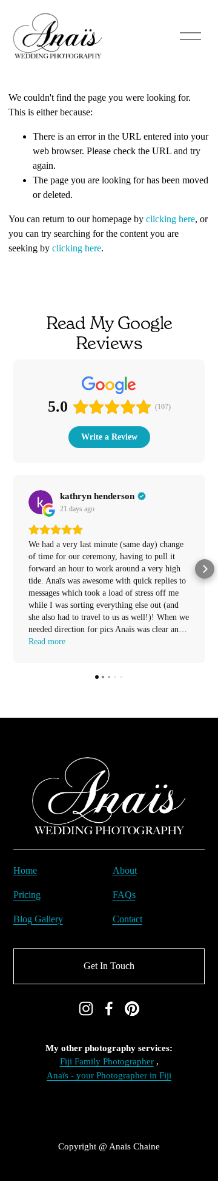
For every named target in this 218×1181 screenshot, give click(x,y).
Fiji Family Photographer (107, 1061)
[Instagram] (86, 1008)
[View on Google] (40, 502)
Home (25, 870)
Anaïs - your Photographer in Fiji (109, 1075)
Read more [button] (46, 641)
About (125, 870)
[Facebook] (109, 1008)
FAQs (124, 895)
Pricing (27, 895)
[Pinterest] (132, 1008)
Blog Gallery (38, 919)
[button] (13, 569)
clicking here (170, 219)
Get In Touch (109, 966)
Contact (127, 919)
